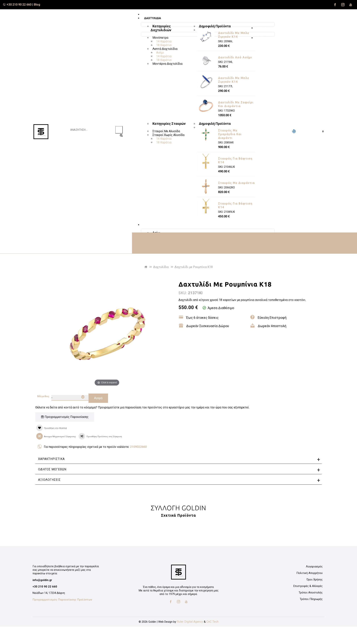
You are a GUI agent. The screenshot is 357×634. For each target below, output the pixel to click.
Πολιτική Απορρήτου (309, 573)
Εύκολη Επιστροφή (272, 318)
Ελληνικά (294, 131)
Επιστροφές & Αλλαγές (308, 586)
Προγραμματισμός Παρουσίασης (66, 417)
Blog (37, 4)
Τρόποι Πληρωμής (311, 599)
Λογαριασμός (314, 566)
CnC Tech (212, 621)
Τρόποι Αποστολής (311, 592)
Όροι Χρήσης (315, 579)
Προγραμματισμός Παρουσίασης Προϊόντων (62, 599)
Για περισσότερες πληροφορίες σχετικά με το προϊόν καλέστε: (95, 447)
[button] (285, 131)
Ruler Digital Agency (190, 621)
